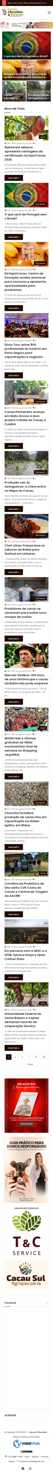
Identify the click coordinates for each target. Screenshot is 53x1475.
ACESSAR (10, 1415)
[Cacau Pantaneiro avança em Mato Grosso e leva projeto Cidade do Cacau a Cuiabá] (14, 91)
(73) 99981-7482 (15, 1456)
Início (27, 1456)
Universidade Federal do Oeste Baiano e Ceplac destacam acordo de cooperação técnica (23, 1020)
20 (44, 1057)
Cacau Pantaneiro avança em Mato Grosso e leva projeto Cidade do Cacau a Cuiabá (25, 418)
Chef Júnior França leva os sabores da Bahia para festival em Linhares (25, 549)
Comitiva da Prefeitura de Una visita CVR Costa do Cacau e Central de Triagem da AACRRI (26, 890)
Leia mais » (13, 178)
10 (36, 1057)
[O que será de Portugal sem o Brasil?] (26, 46)
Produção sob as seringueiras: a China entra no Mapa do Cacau (38, 99)
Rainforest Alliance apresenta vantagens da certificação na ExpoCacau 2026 (25, 153)
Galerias (35, 1456)
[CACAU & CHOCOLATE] (12, 12)
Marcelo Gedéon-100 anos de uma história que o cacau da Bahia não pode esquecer (26, 679)
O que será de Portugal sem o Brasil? (26, 56)
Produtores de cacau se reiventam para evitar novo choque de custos (26, 613)
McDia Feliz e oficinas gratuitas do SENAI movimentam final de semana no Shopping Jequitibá (21, 746)
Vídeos (11, 1461)
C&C (9, 143)
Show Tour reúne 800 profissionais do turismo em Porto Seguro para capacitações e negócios (26, 351)
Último (30, 1064)
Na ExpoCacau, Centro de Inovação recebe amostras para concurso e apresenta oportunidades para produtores (25, 78)
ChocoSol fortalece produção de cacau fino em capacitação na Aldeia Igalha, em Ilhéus (26, 819)
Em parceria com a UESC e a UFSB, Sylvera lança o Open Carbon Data (26, 955)
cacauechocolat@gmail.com (32, 1461)
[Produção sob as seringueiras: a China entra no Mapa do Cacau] (38, 91)
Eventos (44, 1456)
